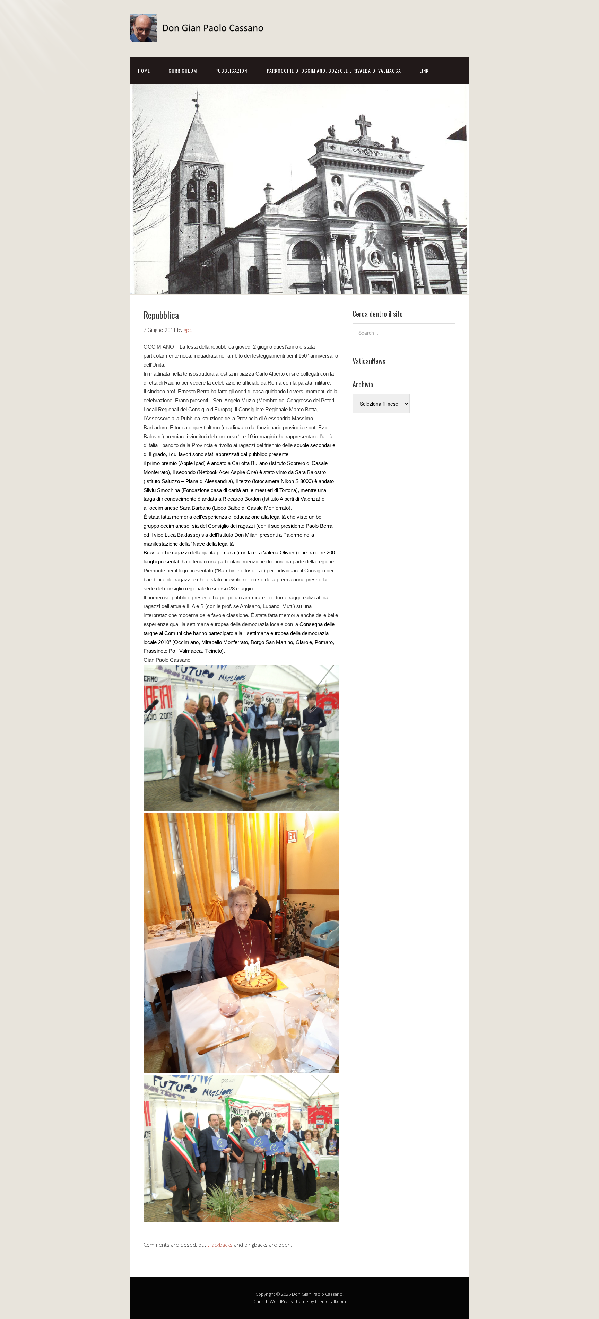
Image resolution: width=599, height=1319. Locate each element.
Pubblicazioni (232, 70)
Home (144, 70)
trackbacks (220, 1244)
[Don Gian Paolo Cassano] (199, 35)
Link (424, 70)
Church (261, 1301)
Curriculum (182, 70)
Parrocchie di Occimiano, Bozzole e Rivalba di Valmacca (334, 70)
